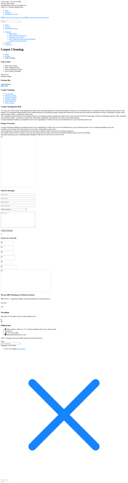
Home (7, 54)
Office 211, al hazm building (10, 7)
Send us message (7, 230)
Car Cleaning (9, 94)
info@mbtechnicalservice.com (10, 5)
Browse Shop (21, 349)
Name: (7, 66)
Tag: (6, 71)
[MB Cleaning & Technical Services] (13, 17)
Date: (6, 67)
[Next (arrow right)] (3, 481)
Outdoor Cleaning (10, 95)
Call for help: (5, 2)
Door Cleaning (9, 103)
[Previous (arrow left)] (1, 481)
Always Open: (5, 3)
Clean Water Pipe (10, 101)
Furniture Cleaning (11, 97)
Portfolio (7, 56)
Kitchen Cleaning (10, 99)
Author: (7, 69)
